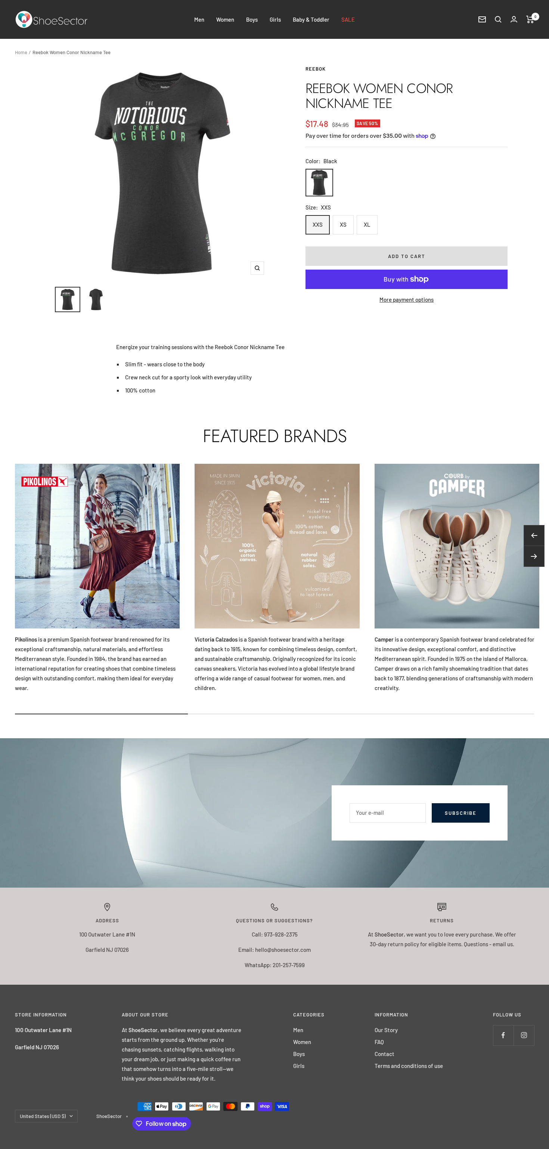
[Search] (498, 19)
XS (343, 224)
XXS (318, 224)
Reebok (315, 69)
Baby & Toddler (311, 19)
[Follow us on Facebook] (503, 1035)
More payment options (406, 299)
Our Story (386, 1030)
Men (199, 19)
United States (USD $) (43, 1116)
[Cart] (530, 19)
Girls (275, 19)
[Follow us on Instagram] (524, 1035)
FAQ (379, 1041)
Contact (384, 1053)
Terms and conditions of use (409, 1065)
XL (367, 224)
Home (21, 52)
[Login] (514, 19)
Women (225, 19)
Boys (252, 19)
